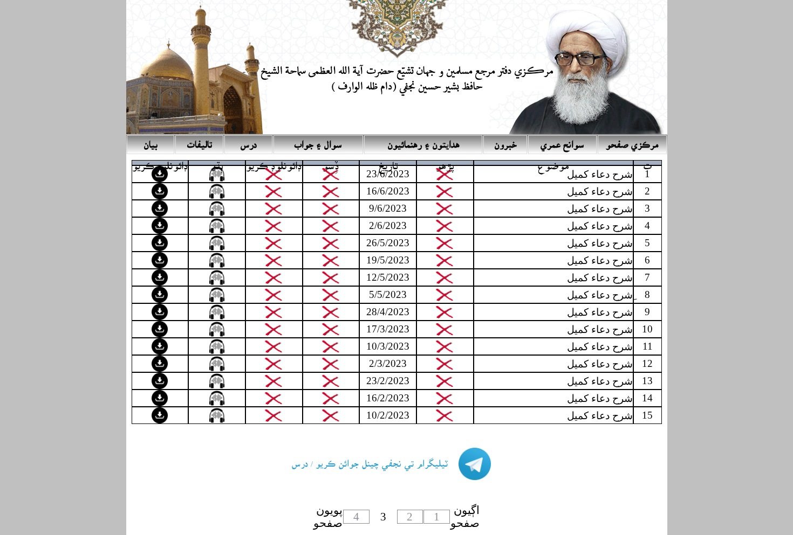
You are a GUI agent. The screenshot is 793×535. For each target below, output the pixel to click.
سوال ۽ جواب (318, 141)
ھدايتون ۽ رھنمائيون (423, 141)
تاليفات (199, 141)
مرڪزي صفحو (632, 141)
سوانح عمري (562, 141)
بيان (150, 141)
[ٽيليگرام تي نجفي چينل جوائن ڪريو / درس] (380, 474)
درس (248, 141)
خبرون (505, 141)
